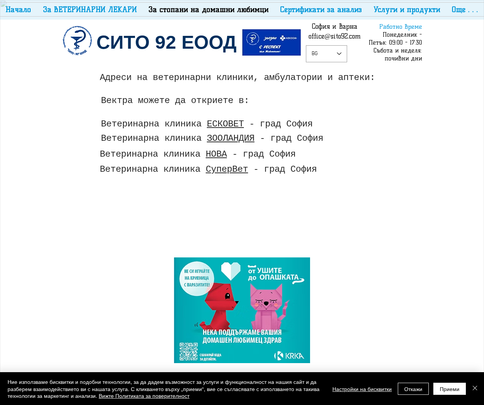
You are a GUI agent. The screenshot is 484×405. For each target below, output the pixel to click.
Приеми (449, 389)
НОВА (216, 154)
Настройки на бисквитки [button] (362, 389)
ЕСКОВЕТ (225, 124)
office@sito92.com (335, 36)
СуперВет (227, 169)
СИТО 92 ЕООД (166, 42)
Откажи (413, 389)
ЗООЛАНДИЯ (230, 138)
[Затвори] (474, 388)
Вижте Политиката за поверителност (144, 395)
